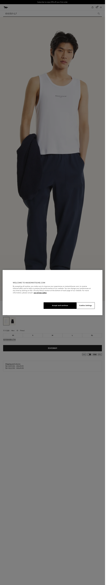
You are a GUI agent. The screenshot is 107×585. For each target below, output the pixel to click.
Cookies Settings (85, 305)
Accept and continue (60, 305)
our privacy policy (40, 293)
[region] (52, 292)
